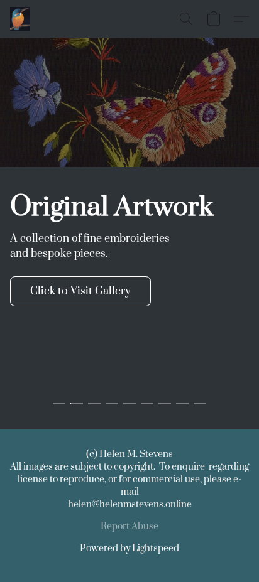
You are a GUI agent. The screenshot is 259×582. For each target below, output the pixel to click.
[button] (20, 19)
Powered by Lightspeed (129, 548)
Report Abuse (129, 526)
